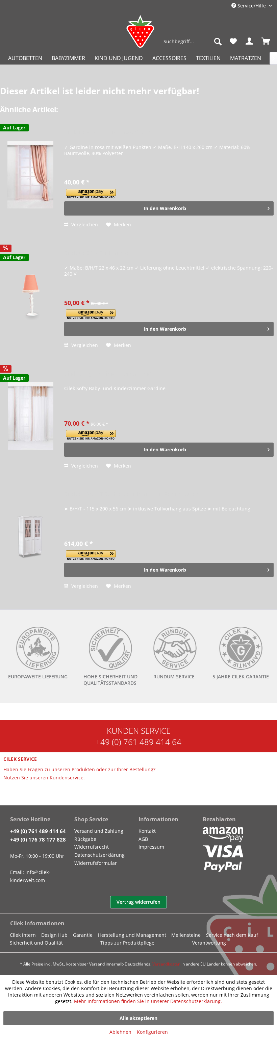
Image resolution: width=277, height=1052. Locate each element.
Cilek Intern (23, 935)
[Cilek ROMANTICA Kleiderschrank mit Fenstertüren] (30, 536)
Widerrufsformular (95, 863)
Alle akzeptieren (138, 1018)
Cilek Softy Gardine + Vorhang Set (108, 373)
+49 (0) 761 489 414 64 (138, 741)
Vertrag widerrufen (138, 902)
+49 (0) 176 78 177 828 (38, 839)
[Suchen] (218, 41)
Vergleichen (84, 224)
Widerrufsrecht (91, 847)
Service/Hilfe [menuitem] (251, 5)
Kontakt (147, 831)
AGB (143, 839)
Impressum (151, 847)
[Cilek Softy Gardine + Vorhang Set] (30, 416)
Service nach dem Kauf (232, 935)
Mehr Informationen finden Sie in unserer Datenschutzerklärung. (148, 1001)
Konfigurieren (152, 1032)
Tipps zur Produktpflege (127, 943)
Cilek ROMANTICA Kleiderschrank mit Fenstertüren (131, 494)
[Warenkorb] (266, 41)
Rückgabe (85, 839)
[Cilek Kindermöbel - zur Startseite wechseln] (140, 31)
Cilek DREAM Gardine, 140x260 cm (110, 132)
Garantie (83, 935)
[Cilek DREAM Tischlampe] (30, 295)
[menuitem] (192, 41)
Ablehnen (120, 1032)
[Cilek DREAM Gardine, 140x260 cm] (30, 175)
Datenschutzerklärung (99, 855)
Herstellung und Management (132, 935)
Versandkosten (166, 964)
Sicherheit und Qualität (36, 943)
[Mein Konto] (249, 41)
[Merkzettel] (233, 41)
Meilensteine (186, 935)
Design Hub (54, 935)
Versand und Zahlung (98, 831)
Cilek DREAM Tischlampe (96, 253)
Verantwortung (209, 943)
